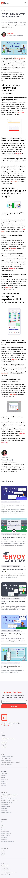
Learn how (19, 153)
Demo (2, 781)
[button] (25, 3)
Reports (3, 827)
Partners (3, 785)
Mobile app (4, 743)
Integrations (4, 744)
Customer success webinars (7, 841)
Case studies (4, 823)
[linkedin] (9, 874)
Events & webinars (5, 835)
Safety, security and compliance (8, 798)
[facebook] (7, 874)
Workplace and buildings (7, 802)
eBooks (3, 825)
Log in (2, 850)
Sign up (3, 852)
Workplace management (7, 756)
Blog (2, 821)
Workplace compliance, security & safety (10, 762)
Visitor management (6, 758)
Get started (14, 706)
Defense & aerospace (6, 812)
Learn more (20, 112)
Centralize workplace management (9, 794)
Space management (6, 760)
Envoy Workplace (20, 58)
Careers (3, 777)
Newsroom (3, 775)
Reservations (4, 741)
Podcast (3, 829)
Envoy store (4, 839)
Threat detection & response (8, 739)
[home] (5, 3)
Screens (3, 737)
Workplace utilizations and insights (9, 800)
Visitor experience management (8, 796)
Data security (4, 779)
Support (3, 854)
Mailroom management (6, 764)
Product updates (5, 831)
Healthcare (4, 808)
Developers (4, 746)
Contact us (4, 442)
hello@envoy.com (6, 725)
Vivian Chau (10, 33)
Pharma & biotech (5, 806)
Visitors (3, 735)
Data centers (4, 810)
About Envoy (4, 773)
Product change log (6, 833)
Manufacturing (4, 804)
